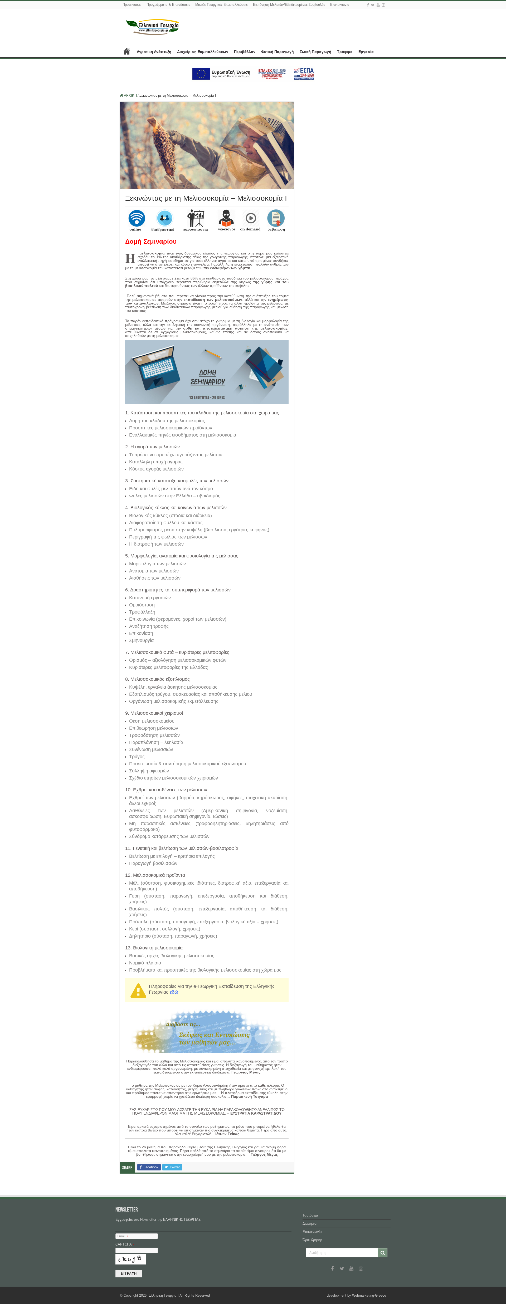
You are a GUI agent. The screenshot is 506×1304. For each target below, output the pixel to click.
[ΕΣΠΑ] (253, 74)
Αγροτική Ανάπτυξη (154, 52)
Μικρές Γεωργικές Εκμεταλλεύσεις (221, 5)
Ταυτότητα (310, 1215)
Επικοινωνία (339, 5)
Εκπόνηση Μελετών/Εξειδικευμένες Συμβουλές (289, 5)
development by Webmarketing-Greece (356, 1295)
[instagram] (383, 5)
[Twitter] (373, 5)
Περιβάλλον (244, 52)
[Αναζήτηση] (382, 1252)
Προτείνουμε (132, 5)
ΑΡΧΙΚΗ (127, 51)
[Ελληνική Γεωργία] (153, 26)
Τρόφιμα (345, 52)
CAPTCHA (124, 1244)
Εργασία (366, 52)
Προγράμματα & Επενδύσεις (168, 5)
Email (122, 1236)
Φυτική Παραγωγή (277, 52)
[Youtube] (378, 5)
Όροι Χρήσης (312, 1240)
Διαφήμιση (310, 1223)
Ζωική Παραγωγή (315, 52)
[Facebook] (367, 5)
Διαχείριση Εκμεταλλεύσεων (202, 52)
